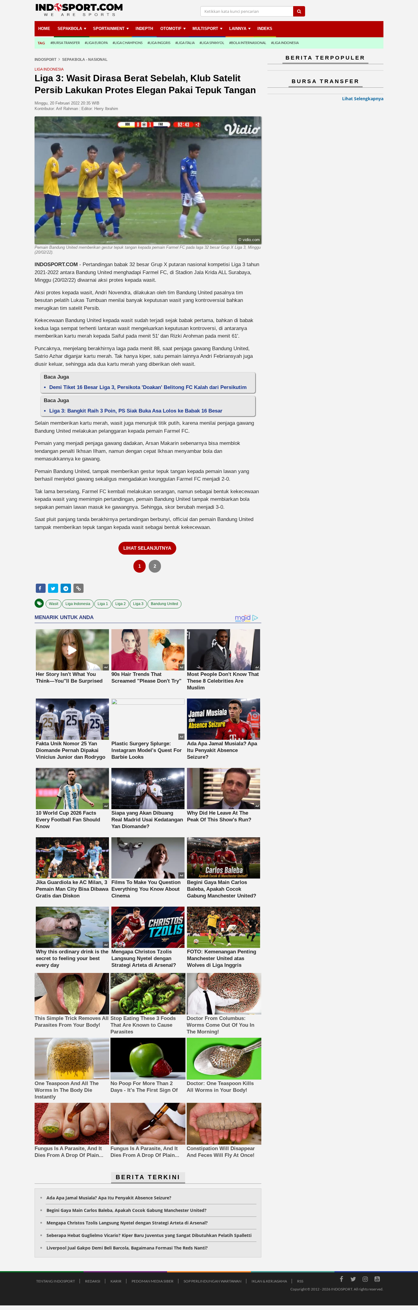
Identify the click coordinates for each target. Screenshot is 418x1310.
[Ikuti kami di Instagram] (365, 1280)
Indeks (264, 28)
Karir (115, 1281)
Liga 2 (120, 604)
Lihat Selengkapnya (362, 98)
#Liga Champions (128, 43)
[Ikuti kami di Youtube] (377, 1280)
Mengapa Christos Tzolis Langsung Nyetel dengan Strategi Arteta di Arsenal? (127, 1223)
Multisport (205, 28)
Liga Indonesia (77, 604)
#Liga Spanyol (212, 43)
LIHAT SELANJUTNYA (147, 548)
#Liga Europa (96, 43)
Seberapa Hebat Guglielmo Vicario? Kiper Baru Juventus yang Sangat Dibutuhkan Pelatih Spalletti (149, 1235)
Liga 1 (103, 604)
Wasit (53, 604)
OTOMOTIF (170, 28)
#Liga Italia (185, 43)
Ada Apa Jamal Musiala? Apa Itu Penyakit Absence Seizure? (109, 1198)
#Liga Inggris (158, 43)
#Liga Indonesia (285, 43)
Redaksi (92, 1281)
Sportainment (109, 28)
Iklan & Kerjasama (269, 1281)
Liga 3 (138, 604)
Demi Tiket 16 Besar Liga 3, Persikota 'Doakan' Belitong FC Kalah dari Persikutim (148, 387)
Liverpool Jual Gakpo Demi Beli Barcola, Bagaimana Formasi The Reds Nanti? (127, 1248)
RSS (300, 1281)
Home (44, 28)
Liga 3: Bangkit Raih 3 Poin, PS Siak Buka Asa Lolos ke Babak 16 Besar (135, 411)
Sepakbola (70, 28)
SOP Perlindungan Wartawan (212, 1281)
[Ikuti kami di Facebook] (341, 1280)
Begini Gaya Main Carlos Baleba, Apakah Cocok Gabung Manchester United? (127, 1210)
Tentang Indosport (55, 1281)
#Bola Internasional (247, 43)
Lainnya (237, 28)
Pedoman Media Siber (153, 1281)
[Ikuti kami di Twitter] (353, 1280)
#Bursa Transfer (65, 43)
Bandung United (164, 604)
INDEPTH (144, 28)
